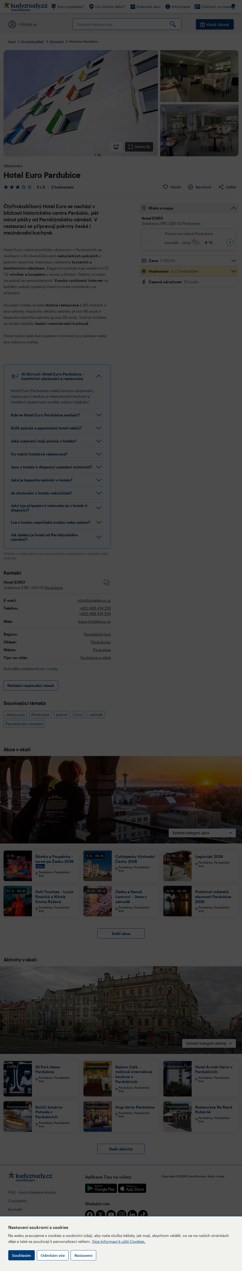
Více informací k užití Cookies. (119, 1241)
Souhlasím (21, 1255)
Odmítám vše (53, 1255)
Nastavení (83, 1255)
